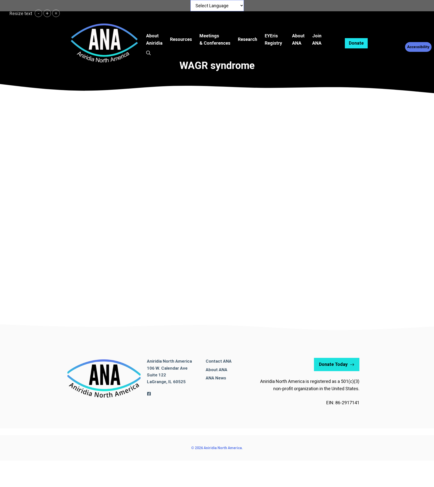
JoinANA (316, 39)
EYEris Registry (273, 39)
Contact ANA (219, 361)
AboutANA (298, 39)
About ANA (216, 369)
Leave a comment (30, 290)
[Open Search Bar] (148, 53)
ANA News (216, 377)
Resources (181, 39)
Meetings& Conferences (214, 39)
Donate (356, 43)
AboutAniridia (154, 39)
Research (247, 39)
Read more (25, 276)
